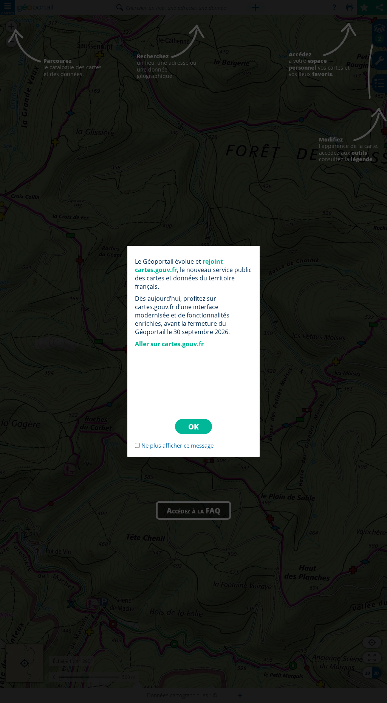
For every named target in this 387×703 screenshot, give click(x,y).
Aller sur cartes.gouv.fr (169, 344)
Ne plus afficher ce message (177, 445)
